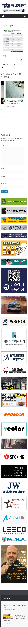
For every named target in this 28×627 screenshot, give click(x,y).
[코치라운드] (3, 16)
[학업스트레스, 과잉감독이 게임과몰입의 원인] (12, 82)
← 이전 (3, 56)
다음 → (22, 60)
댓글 (3, 145)
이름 (2, 168)
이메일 (3, 176)
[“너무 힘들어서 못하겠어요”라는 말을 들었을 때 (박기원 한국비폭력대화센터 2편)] (8, 615)
